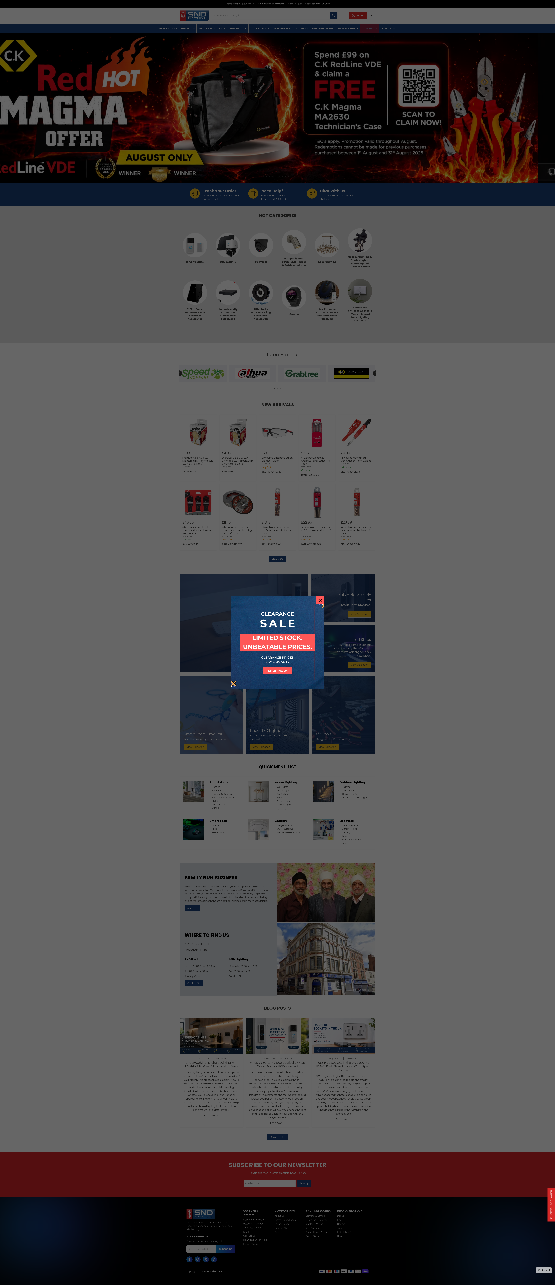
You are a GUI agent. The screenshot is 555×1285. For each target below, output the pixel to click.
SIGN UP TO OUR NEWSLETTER (551, 1204)
